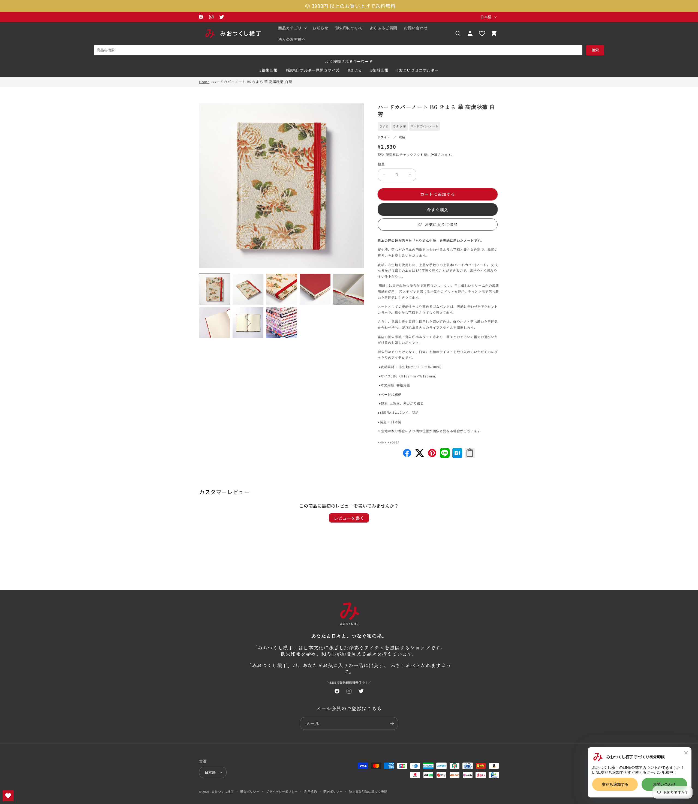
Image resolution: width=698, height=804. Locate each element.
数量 (381, 164)
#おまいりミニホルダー (417, 70)
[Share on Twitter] (420, 456)
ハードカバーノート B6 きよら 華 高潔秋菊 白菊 (252, 81)
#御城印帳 (379, 70)
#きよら (355, 70)
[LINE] (445, 456)
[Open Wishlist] (482, 34)
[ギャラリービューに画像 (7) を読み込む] (248, 322)
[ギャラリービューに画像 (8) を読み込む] (281, 322)
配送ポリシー (332, 791)
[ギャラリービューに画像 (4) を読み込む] (315, 289)
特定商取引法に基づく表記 (368, 791)
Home (204, 81)
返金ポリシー (249, 791)
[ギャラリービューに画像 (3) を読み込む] (281, 289)
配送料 (391, 154)
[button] (292, 28)
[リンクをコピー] (470, 453)
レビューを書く (349, 518)
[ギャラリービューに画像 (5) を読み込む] (348, 289)
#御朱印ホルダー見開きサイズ (313, 70)
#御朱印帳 (268, 70)
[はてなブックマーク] (457, 456)
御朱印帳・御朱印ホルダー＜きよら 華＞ (420, 336)
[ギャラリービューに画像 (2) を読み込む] (248, 289)
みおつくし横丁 (223, 791)
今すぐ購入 (438, 209)
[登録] (392, 723)
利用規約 (310, 791)
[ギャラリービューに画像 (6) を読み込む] (214, 322)
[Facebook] (407, 456)
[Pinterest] (432, 456)
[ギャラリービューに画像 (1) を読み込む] (214, 289)
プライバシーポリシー (282, 791)
